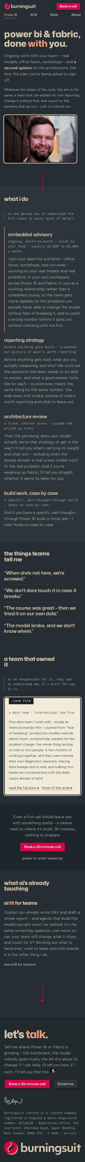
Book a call (68, 6)
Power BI (10, 15)
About (76, 15)
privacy (70, 1133)
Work (54, 15)
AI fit (33, 15)
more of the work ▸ (57, 788)
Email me (66, 1083)
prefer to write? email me (42, 858)
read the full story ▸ (24, 788)
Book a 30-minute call (42, 846)
